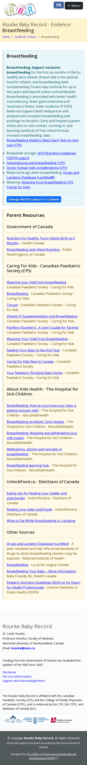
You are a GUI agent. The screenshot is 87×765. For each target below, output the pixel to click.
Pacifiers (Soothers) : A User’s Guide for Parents (43, 327)
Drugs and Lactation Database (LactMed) (38, 544)
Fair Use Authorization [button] (17, 676)
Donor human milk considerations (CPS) (37, 167)
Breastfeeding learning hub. (28, 465)
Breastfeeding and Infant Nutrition (33, 249)
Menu (75, 5)
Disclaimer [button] (9, 672)
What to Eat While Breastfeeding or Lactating (41, 520)
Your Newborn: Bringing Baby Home (34, 373)
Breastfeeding (17, 293)
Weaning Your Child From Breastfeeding (37, 339)
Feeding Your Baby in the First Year (33, 350)
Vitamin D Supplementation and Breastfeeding (42, 316)
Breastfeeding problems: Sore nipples (35, 421)
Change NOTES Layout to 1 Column (33, 199)
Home (6, 37)
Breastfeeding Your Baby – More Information (41, 571)
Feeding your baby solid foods (29, 509)
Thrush (12, 305)
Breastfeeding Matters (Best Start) (33, 140)
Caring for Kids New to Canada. (30, 361)
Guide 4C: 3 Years (25, 37)
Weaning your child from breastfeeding (36, 282)
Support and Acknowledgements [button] (23, 681)
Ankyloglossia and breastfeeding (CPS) (36, 163)
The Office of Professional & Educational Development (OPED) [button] (51, 756)
